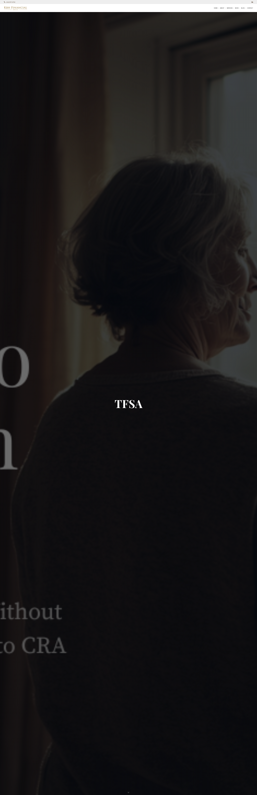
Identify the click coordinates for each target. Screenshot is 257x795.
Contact (250, 8)
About (222, 8)
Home (215, 8)
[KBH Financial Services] (15, 8)
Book (237, 8)
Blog (243, 8)
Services (230, 8)
